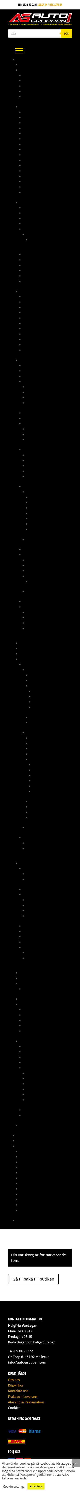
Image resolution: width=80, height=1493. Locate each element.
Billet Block (31, 889)
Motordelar (27, 863)
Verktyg (28, 281)
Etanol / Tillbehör (38, 386)
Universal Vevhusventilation (41, 988)
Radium (24, 983)
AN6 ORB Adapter (34, 144)
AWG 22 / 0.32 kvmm (42, 524)
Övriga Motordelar (45, 696)
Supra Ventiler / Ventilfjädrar (46, 958)
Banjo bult (30, 307)
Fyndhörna (27, 643)
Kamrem (28, 1009)
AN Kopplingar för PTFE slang (42, 117)
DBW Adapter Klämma (40, 905)
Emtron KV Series (37, 570)
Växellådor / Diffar (42, 722)
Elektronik (27, 360)
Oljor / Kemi (31, 1020)
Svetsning (26, 1199)
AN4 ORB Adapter (34, 133)
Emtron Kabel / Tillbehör (42, 565)
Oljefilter (29, 1015)
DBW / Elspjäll (32, 894)
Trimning (25, 1210)
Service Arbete (29, 1188)
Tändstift (29, 1031)
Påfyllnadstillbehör (36, 265)
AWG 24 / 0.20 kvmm (42, 529)
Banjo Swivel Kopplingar (39, 160)
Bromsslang (31, 318)
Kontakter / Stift (34, 423)
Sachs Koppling (30, 999)
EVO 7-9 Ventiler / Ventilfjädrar (46, 952)
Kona (26, 86)
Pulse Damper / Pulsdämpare (42, 270)
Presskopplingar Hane (38, 339)
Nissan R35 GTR (36, 843)
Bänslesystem (32, 1046)
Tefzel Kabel (34, 491)
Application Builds (38, 560)
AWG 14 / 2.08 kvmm (42, 502)
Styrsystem (30, 554)
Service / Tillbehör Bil (34, 1004)
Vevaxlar (39, 786)
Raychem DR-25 (35, 460)
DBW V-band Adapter (39, 910)
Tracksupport (29, 1204)
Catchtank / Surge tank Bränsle (44, 223)
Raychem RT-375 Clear (40, 471)
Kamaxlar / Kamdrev (46, 691)
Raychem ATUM (35, 455)
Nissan (27, 837)
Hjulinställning (30, 1162)
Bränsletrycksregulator (39, 218)
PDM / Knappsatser (35, 549)
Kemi (22, 653)
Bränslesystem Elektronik (40, 213)
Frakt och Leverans (23, 1396)
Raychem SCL (34, 476)
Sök (66, 33)
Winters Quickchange (33, 1125)
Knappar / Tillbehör (36, 418)
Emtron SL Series (37, 591)
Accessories (37, 581)
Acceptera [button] (36, 1486)
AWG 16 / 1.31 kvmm (41, 507)
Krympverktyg (35, 623)
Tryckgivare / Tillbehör (41, 402)
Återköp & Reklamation (26, 1402)
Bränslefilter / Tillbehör (39, 207)
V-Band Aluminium (34, 96)
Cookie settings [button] (13, 1486)
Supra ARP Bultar (37, 879)
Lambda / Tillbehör (38, 392)
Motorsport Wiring (32, 1183)
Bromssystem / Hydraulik (36, 291)
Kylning (35, 680)
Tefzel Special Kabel (39, 539)
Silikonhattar (32, 936)
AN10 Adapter (31, 122)
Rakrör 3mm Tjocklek (37, 91)
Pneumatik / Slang (31, 978)
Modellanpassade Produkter (38, 659)
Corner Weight (29, 1156)
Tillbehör (29, 275)
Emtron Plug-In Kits (39, 576)
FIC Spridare (31, 229)
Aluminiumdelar (30, 70)
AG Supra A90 (28, 64)
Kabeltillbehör (32, 413)
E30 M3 (34, 239)
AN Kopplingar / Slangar (36, 106)
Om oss (14, 1380)
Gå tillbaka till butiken (33, 1279)
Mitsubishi (30, 664)
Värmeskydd (31, 350)
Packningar (40, 701)
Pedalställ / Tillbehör (34, 972)
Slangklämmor (32, 1025)
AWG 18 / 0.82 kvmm (42, 513)
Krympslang (31, 449)
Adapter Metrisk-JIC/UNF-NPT (41, 296)
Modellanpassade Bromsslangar (44, 328)
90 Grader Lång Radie (37, 80)
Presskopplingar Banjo (38, 334)
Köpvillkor (16, 1385)
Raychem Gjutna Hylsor (41, 465)
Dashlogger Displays (36, 376)
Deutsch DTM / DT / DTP (41, 429)
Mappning (22, 1135)
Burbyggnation (29, 1151)
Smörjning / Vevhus (45, 707)
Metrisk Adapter (34, 176)
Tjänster (21, 1146)
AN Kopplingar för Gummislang (43, 112)
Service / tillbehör (42, 717)
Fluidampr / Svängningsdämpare (44, 926)
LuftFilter (29, 931)
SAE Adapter (31, 187)
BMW (29, 234)
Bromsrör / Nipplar (36, 312)
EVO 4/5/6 (32, 669)
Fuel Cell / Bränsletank (38, 254)
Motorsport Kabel (35, 486)
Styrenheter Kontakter (41, 434)
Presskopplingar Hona (38, 344)
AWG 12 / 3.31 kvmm (42, 497)
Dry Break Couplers (36, 165)
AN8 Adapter (31, 149)
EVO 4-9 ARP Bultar (38, 873)
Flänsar (31, 916)
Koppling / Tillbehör (43, 748)
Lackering (26, 1167)
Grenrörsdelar (30, 648)
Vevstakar (39, 791)
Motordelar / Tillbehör (45, 685)
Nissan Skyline (35, 848)
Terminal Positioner (39, 628)
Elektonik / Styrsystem (44, 675)
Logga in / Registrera (50, 4)
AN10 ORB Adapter (34, 128)
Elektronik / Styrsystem (38, 1051)
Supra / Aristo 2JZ (31, 1041)
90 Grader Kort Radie (37, 75)
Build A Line (30, 323)
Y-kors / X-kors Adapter (38, 192)
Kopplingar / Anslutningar (41, 259)
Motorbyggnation (31, 1178)
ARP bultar (30, 868)
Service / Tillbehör (35, 1110)
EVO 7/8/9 (32, 732)
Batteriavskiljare (34, 365)
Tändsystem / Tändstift (44, 806)
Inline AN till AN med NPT (39, 170)
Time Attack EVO (26, 1140)
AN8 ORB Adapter (34, 154)
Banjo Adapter (32, 302)
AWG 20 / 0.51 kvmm (42, 518)
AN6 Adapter (31, 138)
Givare (27, 381)
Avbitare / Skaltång (39, 612)
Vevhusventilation (41, 817)
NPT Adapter (31, 181)
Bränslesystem (29, 202)
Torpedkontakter (37, 439)
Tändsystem (30, 601)
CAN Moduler (31, 370)
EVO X (29, 827)
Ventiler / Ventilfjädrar (38, 947)
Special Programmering (35, 1194)
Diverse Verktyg (36, 617)
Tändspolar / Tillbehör (41, 397)
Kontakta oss (25, 1220)
